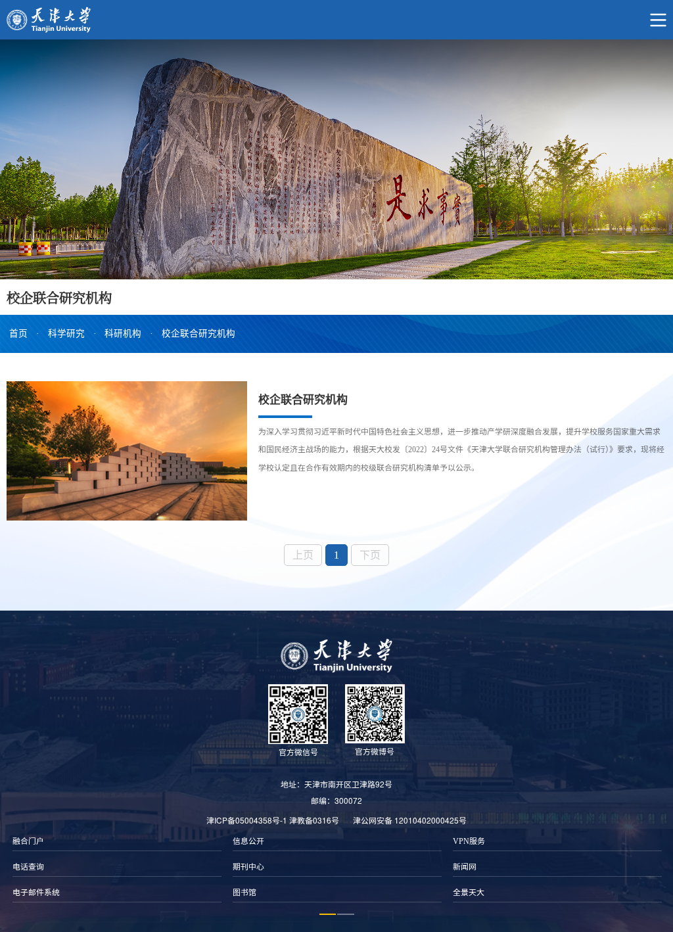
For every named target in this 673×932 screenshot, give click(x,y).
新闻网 (464, 867)
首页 (18, 333)
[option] (117, 867)
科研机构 (122, 333)
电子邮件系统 (36, 892)
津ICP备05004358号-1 (246, 820)
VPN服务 (469, 841)
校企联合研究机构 (198, 333)
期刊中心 (248, 867)
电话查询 (28, 867)
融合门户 (28, 841)
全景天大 (468, 892)
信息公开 (248, 841)
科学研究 (66, 333)
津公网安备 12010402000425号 (410, 820)
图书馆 (244, 892)
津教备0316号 (314, 820)
